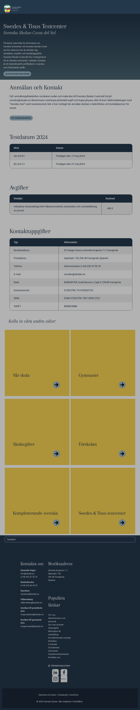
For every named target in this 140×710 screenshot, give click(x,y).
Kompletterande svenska (59, 638)
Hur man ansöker (56, 624)
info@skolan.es (27, 573)
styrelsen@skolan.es (30, 594)
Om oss (51, 615)
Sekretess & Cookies (47, 695)
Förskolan (52, 644)
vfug (22, 626)
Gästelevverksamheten (58, 654)
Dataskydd (62, 695)
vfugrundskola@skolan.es (32, 614)
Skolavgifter (53, 628)
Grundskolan (53, 647)
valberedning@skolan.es (31, 602)
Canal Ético (74, 695)
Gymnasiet (53, 651)
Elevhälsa (52, 641)
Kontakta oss (54, 657)
